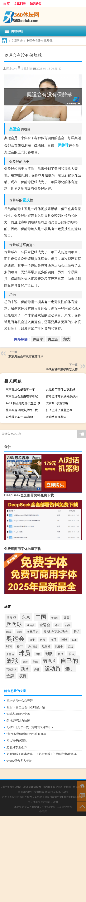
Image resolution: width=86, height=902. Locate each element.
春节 (20, 646)
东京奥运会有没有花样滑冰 (25, 356)
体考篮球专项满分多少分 (62, 396)
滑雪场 (10, 654)
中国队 (54, 617)
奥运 (76, 631)
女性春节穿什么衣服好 (60, 389)
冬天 (57, 625)
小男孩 (43, 811)
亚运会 (30, 625)
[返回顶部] (81, 806)
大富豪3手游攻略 (57, 403)
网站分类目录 (63, 786)
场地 (19, 631)
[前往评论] (81, 795)
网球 (25, 661)
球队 (49, 653)
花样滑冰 (11, 669)
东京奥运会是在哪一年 (20, 389)
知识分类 (36, 3)
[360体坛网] (43, 16)
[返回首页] (81, 785)
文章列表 (20, 3)
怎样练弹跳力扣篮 (18, 720)
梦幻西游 (32, 646)
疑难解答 (39, 791)
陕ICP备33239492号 (56, 791)
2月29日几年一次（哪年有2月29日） (30, 727)
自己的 (69, 660)
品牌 (68, 625)
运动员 (52, 668)
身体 (37, 669)
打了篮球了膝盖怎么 (59, 410)
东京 (25, 617)
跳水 (25, 669)
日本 (74, 639)
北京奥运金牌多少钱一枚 (22, 410)
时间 (9, 646)
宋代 (42, 640)
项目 (22, 675)
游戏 (70, 646)
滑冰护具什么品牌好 (19, 700)
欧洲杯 (46, 646)
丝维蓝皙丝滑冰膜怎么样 (62, 369)
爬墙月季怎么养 (16, 747)
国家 (9, 632)
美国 (35, 662)
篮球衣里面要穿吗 (18, 714)
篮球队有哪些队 (56, 417)
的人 (71, 654)
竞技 (26, 200)
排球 (64, 639)
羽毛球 (49, 661)
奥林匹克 (32, 631)
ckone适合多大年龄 (19, 760)
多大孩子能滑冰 (16, 740)
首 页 (6, 3)
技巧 (53, 639)
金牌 (10, 675)
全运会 (44, 624)
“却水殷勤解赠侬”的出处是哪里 (26, 734)
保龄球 (63, 145)
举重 (66, 617)
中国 (40, 616)
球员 (24, 652)
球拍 (37, 654)
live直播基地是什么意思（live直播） (25, 403)
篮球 (12, 660)
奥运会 (14, 129)
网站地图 (27, 791)
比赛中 (59, 646)
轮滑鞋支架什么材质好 (20, 417)
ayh (15, 68)
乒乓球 (14, 624)
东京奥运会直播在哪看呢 (22, 396)
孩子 (32, 640)
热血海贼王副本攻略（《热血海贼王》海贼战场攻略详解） (44, 754)
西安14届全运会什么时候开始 (25, 707)
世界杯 (11, 617)
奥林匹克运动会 (55, 631)
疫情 (60, 654)
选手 (69, 668)
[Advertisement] (43, 859)
